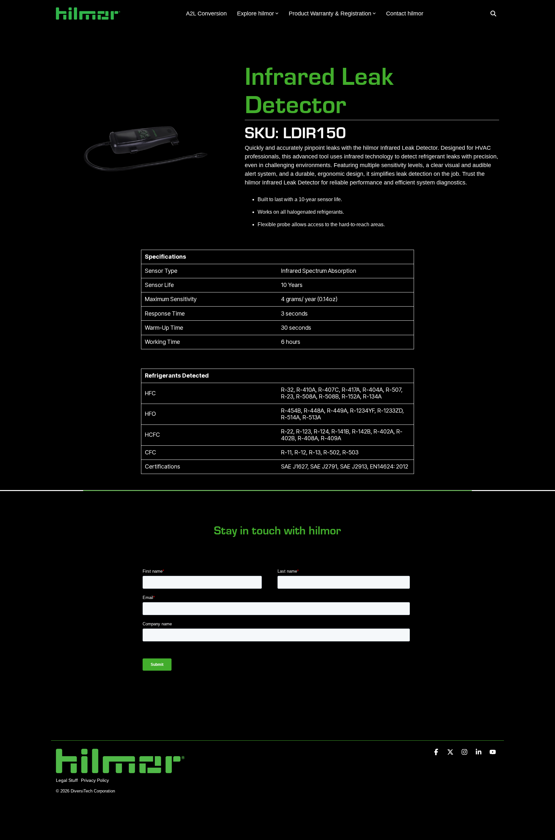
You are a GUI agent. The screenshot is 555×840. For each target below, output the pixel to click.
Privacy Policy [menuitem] (95, 780)
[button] (436, 752)
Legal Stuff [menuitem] (67, 780)
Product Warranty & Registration (330, 13)
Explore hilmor (255, 13)
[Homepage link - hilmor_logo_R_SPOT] (120, 769)
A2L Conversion (206, 13)
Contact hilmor (404, 13)
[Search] (493, 13)
